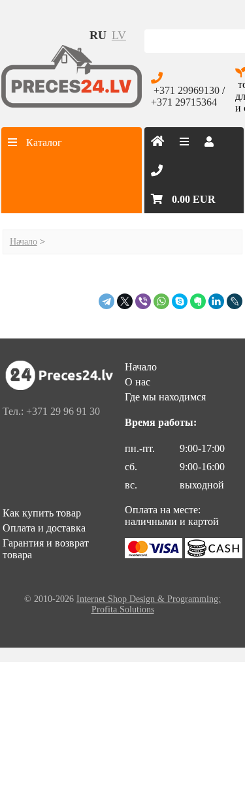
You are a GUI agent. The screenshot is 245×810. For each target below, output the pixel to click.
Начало (23, 242)
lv (119, 35)
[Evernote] (198, 301)
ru (98, 35)
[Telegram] (106, 301)
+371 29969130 (187, 90)
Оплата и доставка (44, 527)
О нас (137, 381)
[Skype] (180, 301)
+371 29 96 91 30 (63, 411)
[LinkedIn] (216, 301)
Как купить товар (42, 512)
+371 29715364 (184, 102)
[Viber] (143, 301)
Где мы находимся (165, 396)
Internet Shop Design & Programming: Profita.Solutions (148, 604)
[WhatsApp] (161, 301)
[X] (125, 301)
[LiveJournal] (234, 301)
